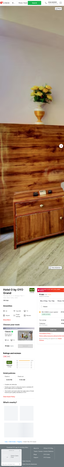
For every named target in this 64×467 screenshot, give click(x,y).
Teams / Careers (38, 451)
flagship (19, 441)
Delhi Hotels (12, 441)
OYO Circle (47, 454)
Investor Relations (48, 451)
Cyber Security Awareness (29, 464)
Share (59, 8)
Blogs (35, 454)
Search (34, 3)
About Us (36, 448)
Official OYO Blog (48, 448)
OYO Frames (47, 457)
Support (36, 457)
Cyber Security (26, 461)
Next (61, 146)
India (6, 441)
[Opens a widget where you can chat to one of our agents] (11, 457)
